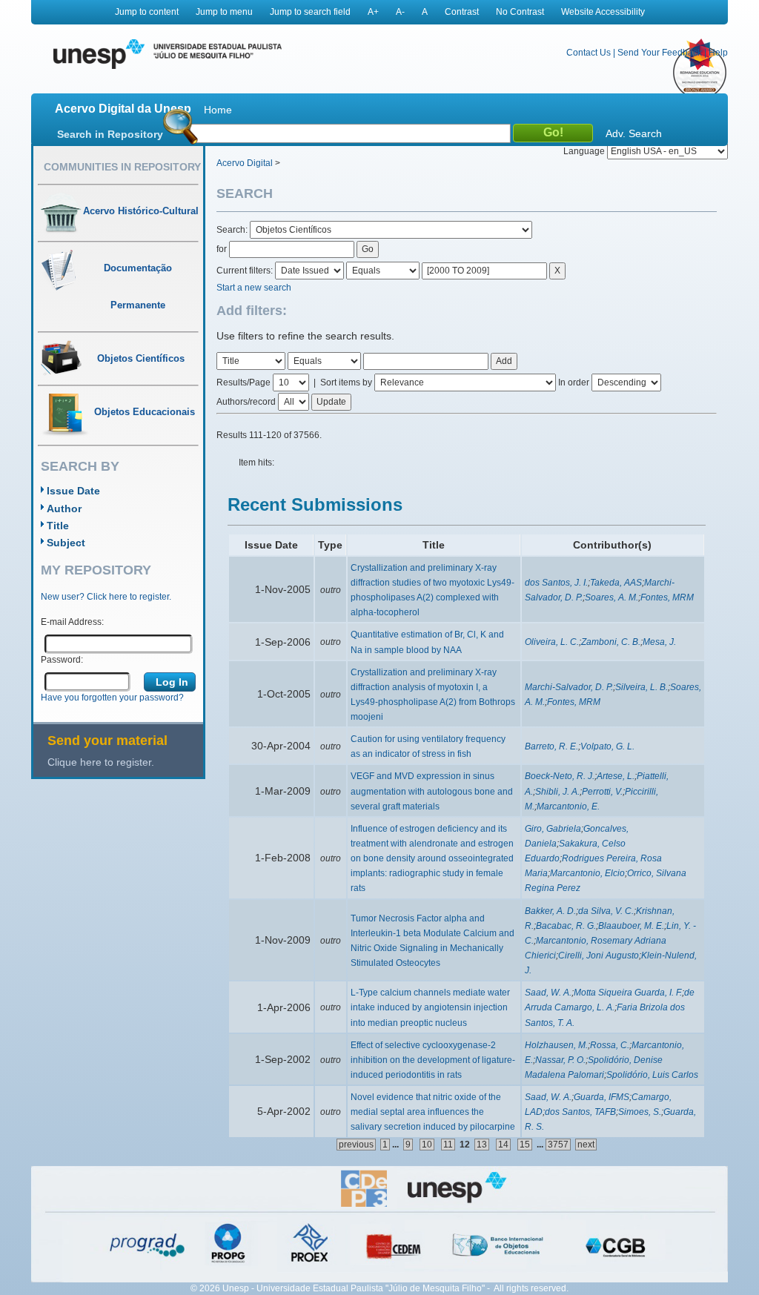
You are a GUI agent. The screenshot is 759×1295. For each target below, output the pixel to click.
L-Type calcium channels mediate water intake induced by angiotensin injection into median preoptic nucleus (430, 1007)
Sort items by (346, 382)
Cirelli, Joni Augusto (598, 955)
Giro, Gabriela (553, 829)
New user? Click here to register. (106, 597)
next (585, 1144)
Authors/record (246, 402)
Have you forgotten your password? (112, 697)
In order (573, 382)
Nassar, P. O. (560, 1060)
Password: (62, 660)
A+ (373, 12)
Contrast (462, 12)
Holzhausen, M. (556, 1045)
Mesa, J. (659, 642)
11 (448, 1144)
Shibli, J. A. (557, 791)
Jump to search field (310, 12)
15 (525, 1144)
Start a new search (253, 287)
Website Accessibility (603, 12)
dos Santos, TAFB (580, 1112)
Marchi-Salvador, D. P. (569, 687)
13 (482, 1144)
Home (218, 110)
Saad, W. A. (548, 992)
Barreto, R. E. (551, 746)
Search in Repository (110, 134)
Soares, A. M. (611, 597)
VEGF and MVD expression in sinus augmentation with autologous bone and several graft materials (432, 791)
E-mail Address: (72, 622)
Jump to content (147, 12)
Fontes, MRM (667, 597)
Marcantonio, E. (568, 806)
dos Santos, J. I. (556, 582)
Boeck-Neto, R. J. (559, 776)
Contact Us (588, 52)
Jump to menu (224, 12)
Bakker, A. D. (550, 911)
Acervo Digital (244, 163)
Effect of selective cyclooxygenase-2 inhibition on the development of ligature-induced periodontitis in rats (433, 1060)
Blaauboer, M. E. (631, 926)
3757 (558, 1144)
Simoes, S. (639, 1112)
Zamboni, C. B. (610, 642)
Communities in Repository (122, 167)
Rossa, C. (609, 1045)
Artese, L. (615, 776)
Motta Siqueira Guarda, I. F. (628, 992)
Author (64, 508)
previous (356, 1144)
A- (400, 12)
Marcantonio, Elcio (587, 873)
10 (427, 1144)
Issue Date (73, 491)
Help (718, 52)
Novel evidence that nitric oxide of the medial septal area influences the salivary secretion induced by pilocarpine (433, 1112)
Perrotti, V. (602, 791)
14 (503, 1144)
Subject (66, 543)
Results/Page (243, 382)
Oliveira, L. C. (552, 642)
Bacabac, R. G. (566, 926)
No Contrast (520, 12)
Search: (233, 230)
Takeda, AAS (616, 582)
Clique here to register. (100, 762)
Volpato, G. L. (607, 746)
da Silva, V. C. (606, 911)
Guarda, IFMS (601, 1097)
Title (58, 525)
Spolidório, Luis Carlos (652, 1075)
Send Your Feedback (659, 52)
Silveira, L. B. (641, 687)
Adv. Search (634, 133)
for (221, 249)
